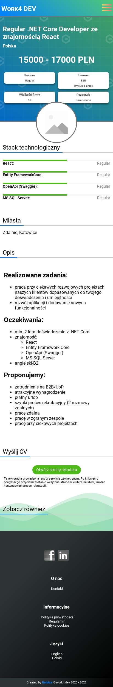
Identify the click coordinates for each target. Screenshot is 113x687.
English (57, 654)
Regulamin (57, 621)
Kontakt (57, 589)
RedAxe (47, 682)
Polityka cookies (57, 625)
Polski (57, 658)
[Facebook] (49, 555)
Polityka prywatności (57, 617)
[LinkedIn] (63, 555)
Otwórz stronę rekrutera (56, 470)
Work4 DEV (18, 9)
